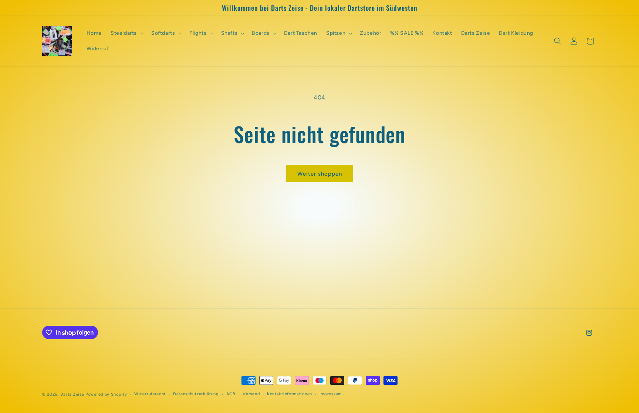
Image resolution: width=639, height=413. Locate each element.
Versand (251, 394)
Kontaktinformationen (289, 394)
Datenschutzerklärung (196, 394)
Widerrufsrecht (150, 394)
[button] (126, 33)
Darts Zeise (72, 394)
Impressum (331, 394)
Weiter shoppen (319, 173)
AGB (231, 394)
